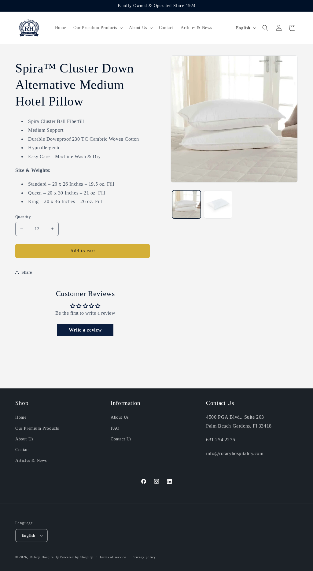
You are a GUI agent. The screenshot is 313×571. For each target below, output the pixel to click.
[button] (97, 27)
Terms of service (112, 557)
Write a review (85, 329)
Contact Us (121, 439)
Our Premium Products (37, 428)
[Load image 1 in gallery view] (186, 204)
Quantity (23, 216)
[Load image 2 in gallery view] (218, 204)
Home (20, 417)
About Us (24, 439)
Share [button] (26, 272)
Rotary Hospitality (44, 557)
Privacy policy (144, 557)
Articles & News (31, 460)
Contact (22, 449)
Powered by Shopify (76, 557)
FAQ (115, 428)
